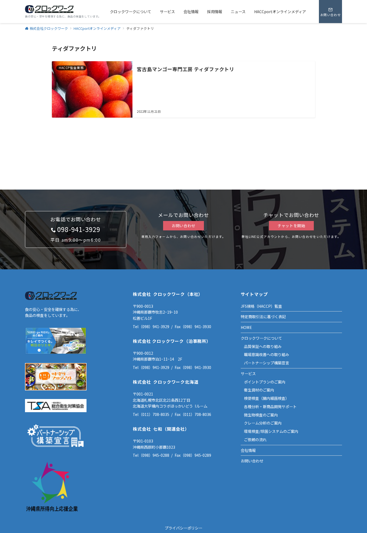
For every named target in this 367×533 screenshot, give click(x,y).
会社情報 (248, 450)
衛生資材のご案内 (259, 390)
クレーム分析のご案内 (263, 423)
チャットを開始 (291, 225)
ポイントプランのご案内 (264, 382)
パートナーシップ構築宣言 (266, 362)
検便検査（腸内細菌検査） (266, 398)
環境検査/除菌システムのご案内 (271, 431)
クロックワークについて (261, 338)
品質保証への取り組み (263, 346)
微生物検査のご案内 (261, 415)
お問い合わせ (183, 225)
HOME (246, 327)
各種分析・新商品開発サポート (270, 406)
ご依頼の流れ (255, 439)
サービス (248, 373)
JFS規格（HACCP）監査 (261, 306)
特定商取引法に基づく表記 (263, 316)
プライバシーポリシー (183, 528)
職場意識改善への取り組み (266, 354)
